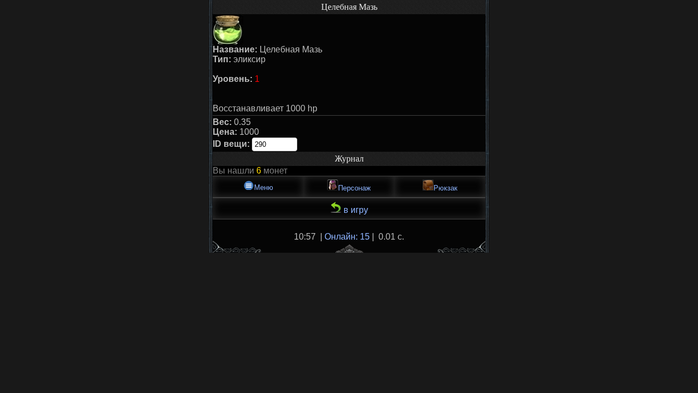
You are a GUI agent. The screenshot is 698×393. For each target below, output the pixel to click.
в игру (354, 210)
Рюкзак (446, 188)
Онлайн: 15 (347, 236)
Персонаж (354, 188)
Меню (263, 187)
